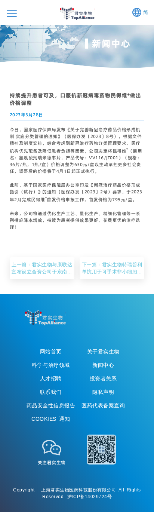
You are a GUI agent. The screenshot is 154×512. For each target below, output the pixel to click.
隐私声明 (103, 392)
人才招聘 (51, 378)
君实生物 (77, 13)
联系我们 (51, 392)
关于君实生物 (103, 351)
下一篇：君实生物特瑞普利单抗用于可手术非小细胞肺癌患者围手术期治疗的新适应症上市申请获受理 (112, 268)
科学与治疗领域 (51, 365)
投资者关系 (103, 378)
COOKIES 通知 (50, 419)
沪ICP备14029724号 (89, 496)
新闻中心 (103, 365)
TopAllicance (45, 318)
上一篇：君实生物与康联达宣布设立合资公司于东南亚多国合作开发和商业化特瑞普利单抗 (42, 268)
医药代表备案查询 (103, 405)
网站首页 (51, 351)
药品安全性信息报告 (51, 405)
